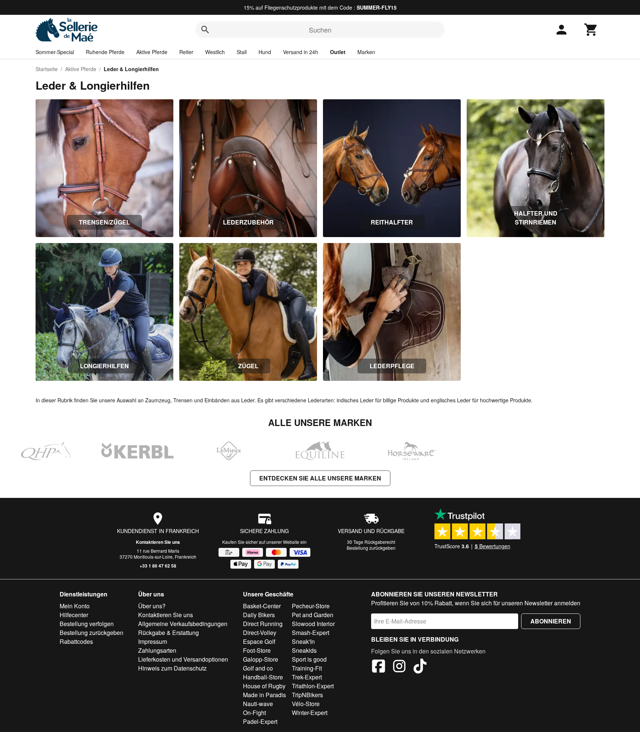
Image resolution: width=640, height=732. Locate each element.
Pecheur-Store (311, 606)
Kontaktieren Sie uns (158, 542)
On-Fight (254, 712)
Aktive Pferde (151, 52)
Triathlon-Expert (313, 686)
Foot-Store (257, 650)
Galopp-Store (260, 659)
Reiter (186, 52)
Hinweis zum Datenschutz (172, 668)
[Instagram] (399, 667)
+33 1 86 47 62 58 (158, 565)
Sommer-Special (55, 52)
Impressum (152, 641)
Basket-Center (262, 606)
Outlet (338, 52)
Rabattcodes (76, 641)
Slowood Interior (313, 623)
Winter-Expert (309, 712)
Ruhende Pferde (105, 52)
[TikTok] (420, 667)
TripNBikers (307, 695)
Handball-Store (263, 677)
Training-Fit (307, 668)
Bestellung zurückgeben (371, 548)
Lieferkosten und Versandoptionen (183, 659)
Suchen (320, 29)
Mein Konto (75, 606)
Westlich (215, 52)
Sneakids (304, 650)
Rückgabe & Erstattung (168, 632)
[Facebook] (378, 667)
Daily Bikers (259, 614)
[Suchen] (205, 29)
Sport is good (309, 659)
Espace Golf (259, 641)
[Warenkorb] (591, 29)
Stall (242, 52)
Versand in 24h (300, 52)
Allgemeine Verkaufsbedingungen (182, 623)
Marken (366, 52)
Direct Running (263, 623)
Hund (265, 52)
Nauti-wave (258, 703)
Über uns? (152, 606)
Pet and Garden (312, 614)
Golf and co (258, 668)
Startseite (47, 69)
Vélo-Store (306, 703)
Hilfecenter (74, 614)
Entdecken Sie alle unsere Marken (320, 478)
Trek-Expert (307, 677)
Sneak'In (303, 641)
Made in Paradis (264, 695)
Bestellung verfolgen (87, 623)
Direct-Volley (259, 632)
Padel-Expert (260, 721)
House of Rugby (264, 686)
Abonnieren (550, 621)
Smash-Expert (310, 632)
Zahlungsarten (157, 650)
